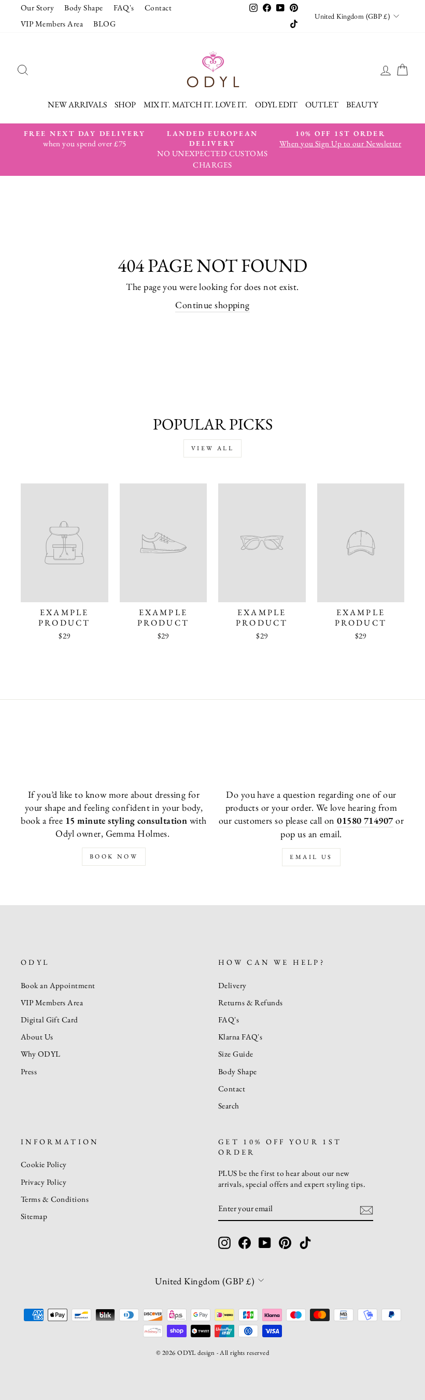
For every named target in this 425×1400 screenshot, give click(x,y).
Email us (311, 857)
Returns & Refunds (250, 1002)
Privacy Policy (43, 1182)
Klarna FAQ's (240, 1037)
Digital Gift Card (49, 1020)
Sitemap (34, 1216)
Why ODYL (41, 1054)
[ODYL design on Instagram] (224, 1243)
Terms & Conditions (55, 1199)
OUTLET (321, 104)
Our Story (37, 8)
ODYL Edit (276, 104)
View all (212, 448)
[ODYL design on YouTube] (265, 1243)
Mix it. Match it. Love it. (195, 104)
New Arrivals (77, 104)
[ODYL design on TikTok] (305, 1243)
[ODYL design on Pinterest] (285, 1243)
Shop (125, 104)
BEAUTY (362, 104)
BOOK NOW (114, 856)
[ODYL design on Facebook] (244, 1243)
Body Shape (83, 8)
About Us (37, 1037)
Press (29, 1071)
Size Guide (235, 1054)
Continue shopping (212, 305)
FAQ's (124, 8)
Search (228, 1106)
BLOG (104, 24)
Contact (158, 8)
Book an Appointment (58, 985)
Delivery (232, 985)
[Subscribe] (366, 1209)
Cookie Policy (44, 1164)
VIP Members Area (52, 24)
